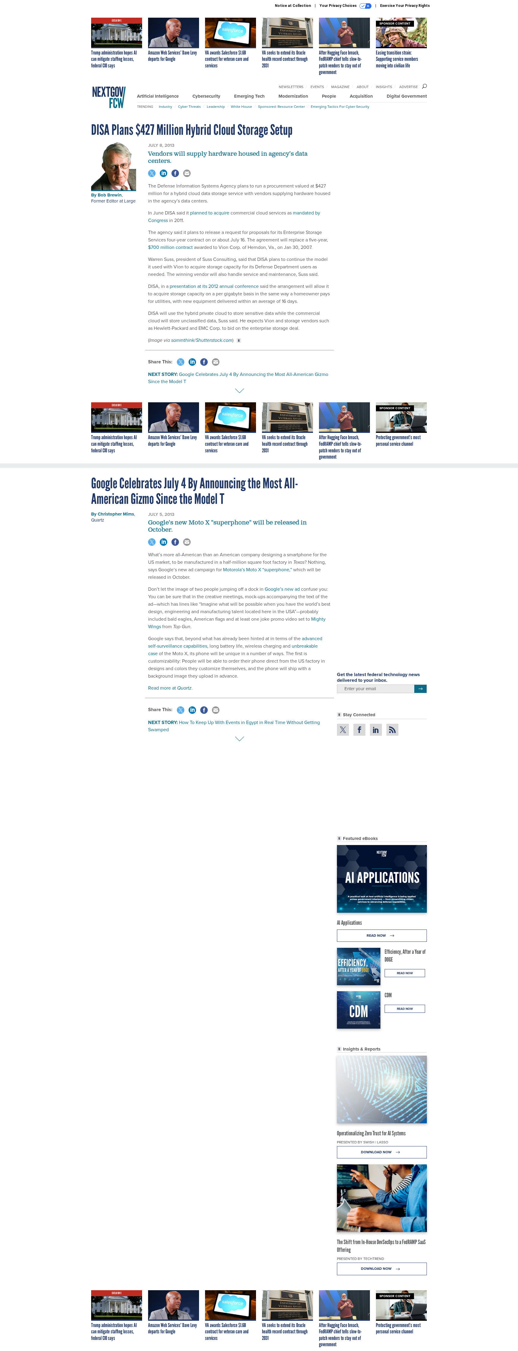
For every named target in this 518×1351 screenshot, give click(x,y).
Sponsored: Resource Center (281, 106)
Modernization (293, 96)
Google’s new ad (282, 589)
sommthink (182, 340)
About (363, 87)
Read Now (377, 935)
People (329, 96)
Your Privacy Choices (339, 6)
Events (317, 87)
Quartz (97, 520)
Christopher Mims (116, 514)
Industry (165, 106)
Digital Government (407, 96)
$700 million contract (170, 247)
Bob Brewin (110, 195)
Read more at (170, 687)
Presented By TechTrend (360, 1258)
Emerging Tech (249, 96)
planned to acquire (209, 212)
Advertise (408, 87)
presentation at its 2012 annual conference (214, 286)
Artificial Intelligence (158, 96)
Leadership (216, 106)
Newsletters (291, 87)
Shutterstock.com (214, 340)
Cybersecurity (206, 96)
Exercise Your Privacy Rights (405, 6)
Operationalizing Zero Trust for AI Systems (371, 1133)
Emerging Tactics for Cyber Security (340, 106)
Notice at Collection (293, 6)
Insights (384, 87)
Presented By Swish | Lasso (362, 1142)
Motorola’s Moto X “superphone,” (257, 569)
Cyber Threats (189, 106)
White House (241, 106)
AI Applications (349, 922)
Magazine (340, 87)
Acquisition (361, 96)
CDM (388, 995)
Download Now (376, 1152)
